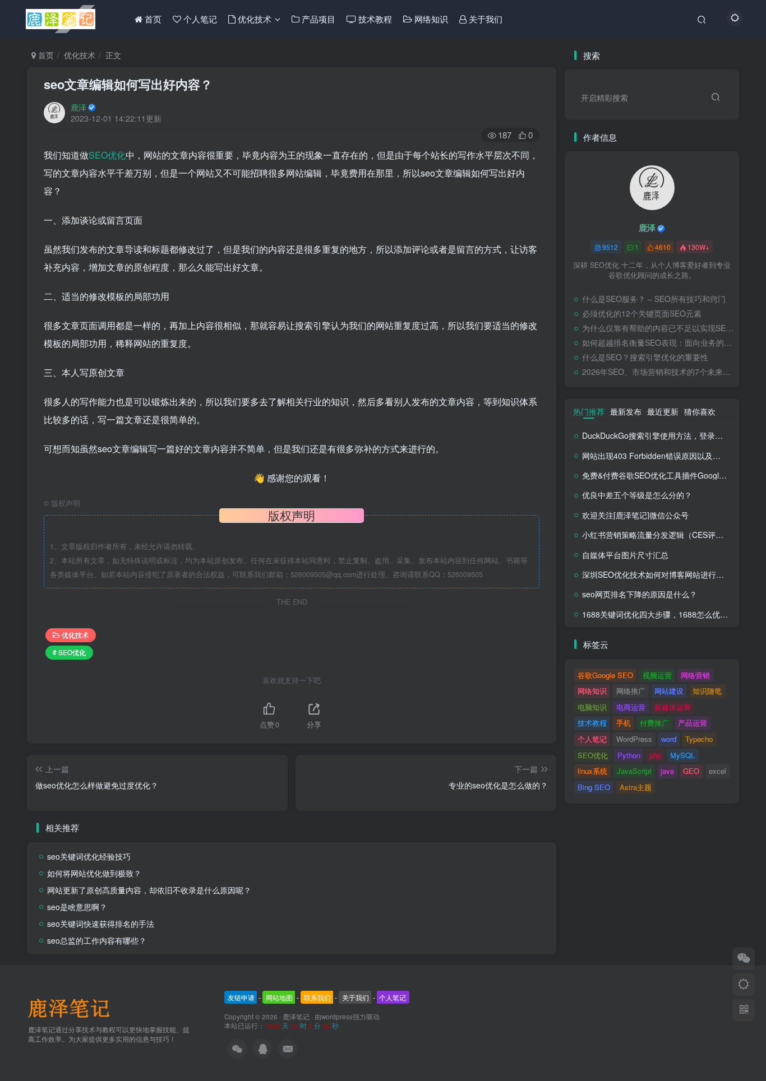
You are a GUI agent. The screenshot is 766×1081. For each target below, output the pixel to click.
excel (717, 770)
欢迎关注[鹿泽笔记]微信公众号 (635, 515)
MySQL (682, 755)
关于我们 (355, 997)
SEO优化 (107, 155)
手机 (623, 722)
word (668, 739)
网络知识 (592, 690)
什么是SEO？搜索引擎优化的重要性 (645, 357)
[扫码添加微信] (743, 959)
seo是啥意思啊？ (77, 906)
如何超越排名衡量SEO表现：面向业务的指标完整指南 (657, 342)
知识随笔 (707, 690)
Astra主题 (636, 787)
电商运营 (630, 707)
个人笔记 (592, 739)
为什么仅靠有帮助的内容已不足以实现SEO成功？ (657, 327)
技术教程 (592, 722)
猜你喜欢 (700, 411)
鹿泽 (78, 107)
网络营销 (695, 675)
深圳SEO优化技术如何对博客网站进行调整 (657, 574)
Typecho (699, 739)
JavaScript (634, 770)
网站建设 (669, 690)
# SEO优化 (69, 652)
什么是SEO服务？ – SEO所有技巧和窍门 (654, 298)
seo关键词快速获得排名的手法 (100, 923)
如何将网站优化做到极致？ (94, 873)
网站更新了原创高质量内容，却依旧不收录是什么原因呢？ (149, 890)
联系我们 (317, 997)
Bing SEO (594, 787)
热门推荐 (589, 411)
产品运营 (692, 722)
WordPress (634, 739)
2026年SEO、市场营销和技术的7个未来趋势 (657, 371)
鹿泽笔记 (296, 1016)
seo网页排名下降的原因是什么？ (639, 594)
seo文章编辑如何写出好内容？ (128, 84)
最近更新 (663, 411)
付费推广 (654, 722)
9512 (610, 247)
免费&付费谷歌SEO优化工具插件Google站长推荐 (668, 475)
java (667, 770)
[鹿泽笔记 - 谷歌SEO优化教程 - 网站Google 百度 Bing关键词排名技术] (73, 1007)
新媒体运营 (672, 707)
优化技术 (79, 55)
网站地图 (279, 997)
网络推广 (630, 690)
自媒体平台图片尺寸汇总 (625, 554)
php (655, 755)
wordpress (337, 1016)
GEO (691, 770)
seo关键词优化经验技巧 (89, 856)
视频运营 (657, 675)
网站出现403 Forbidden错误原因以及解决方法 (663, 455)
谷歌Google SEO (605, 675)
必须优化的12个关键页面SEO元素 (642, 313)
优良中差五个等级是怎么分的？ (637, 494)
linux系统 (592, 770)
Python (628, 755)
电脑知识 (592, 707)
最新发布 (626, 411)
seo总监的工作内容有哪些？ (96, 940)
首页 (45, 55)
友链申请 (241, 997)
